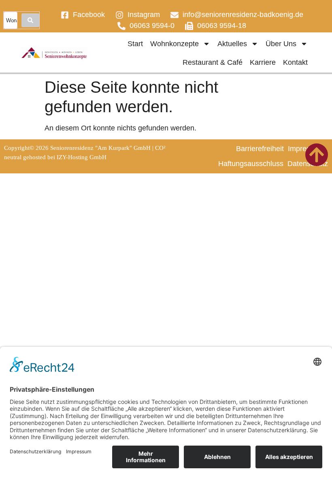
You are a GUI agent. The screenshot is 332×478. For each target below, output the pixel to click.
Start (135, 44)
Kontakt (295, 62)
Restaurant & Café (213, 62)
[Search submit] (30, 20)
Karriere (263, 62)
